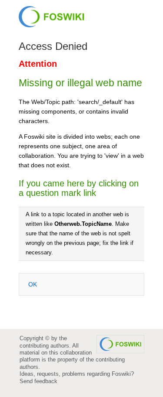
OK (32, 284)
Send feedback (38, 381)
